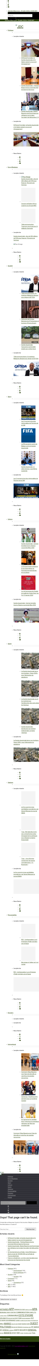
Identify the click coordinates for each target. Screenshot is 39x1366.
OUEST (34, 1323)
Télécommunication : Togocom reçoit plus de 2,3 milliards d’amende (29, 226)
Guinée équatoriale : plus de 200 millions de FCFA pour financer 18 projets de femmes (26, 238)
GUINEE (18, 1320)
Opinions (10, 782)
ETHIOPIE (2, 1320)
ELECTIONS (18, 1318)
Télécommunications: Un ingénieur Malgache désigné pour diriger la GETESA (29, 295)
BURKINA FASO (5, 1312)
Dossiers (10, 1013)
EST (32, 1318)
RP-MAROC (35, 1327)
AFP (9, 1284)
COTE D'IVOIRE (25, 1315)
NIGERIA (24, 1324)
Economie (11, 1278)
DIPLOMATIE (4, 1318)
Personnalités (12, 915)
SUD (18, 1333)
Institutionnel (18, 1270)
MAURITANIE (15, 1324)
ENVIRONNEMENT (26, 1318)
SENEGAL (32, 1330)
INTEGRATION (34, 1320)
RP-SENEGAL (4, 1330)
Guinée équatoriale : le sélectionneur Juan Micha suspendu (29, 469)
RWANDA (11, 1330)
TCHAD (21, 1333)
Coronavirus (17, 1282)
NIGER (19, 1324)
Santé (9, 643)
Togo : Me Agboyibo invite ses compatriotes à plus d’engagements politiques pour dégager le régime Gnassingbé (29, 836)
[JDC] (19, 27)
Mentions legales (5, 1338)
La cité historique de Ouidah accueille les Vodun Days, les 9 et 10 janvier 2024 (30, 593)
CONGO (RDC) (3, 1315)
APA (9, 1286)
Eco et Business (13, 167)
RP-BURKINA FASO (26, 1327)
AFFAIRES (4, 1309)
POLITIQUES (5, 1327)
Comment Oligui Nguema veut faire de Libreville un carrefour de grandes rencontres (25, 1135)
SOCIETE (7, 1333)
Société (10, 266)
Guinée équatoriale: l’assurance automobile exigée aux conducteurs (28, 347)
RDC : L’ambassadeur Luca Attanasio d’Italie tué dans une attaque (29, 941)
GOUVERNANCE (10, 1320)
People (10, 1197)
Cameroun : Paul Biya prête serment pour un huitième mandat (29, 1098)
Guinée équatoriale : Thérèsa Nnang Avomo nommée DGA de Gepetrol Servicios (30, 87)
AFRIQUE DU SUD (19, 1309)
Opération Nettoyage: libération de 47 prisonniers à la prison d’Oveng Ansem (30, 321)
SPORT (14, 1333)
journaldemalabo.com (21, 1346)
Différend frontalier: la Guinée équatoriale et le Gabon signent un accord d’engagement (26, 127)
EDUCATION (11, 1318)
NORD (28, 1324)
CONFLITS (32, 1312)
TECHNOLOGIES (27, 1333)
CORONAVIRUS (12, 1315)
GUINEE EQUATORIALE (25, 1320)
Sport (9, 396)
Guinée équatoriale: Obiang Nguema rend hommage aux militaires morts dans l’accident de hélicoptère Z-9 (23, 1248)
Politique (10, 30)
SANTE (16, 1330)
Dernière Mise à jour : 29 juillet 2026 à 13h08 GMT (22, 11)
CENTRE (13, 1312)
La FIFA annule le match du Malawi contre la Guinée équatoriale (29, 446)
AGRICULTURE (28, 1309)
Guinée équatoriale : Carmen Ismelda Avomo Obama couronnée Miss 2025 (29, 546)
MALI (2, 1324)
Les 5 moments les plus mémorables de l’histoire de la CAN (29, 423)
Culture (10, 519)
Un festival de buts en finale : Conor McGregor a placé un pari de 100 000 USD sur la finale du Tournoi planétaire (22, 1254)
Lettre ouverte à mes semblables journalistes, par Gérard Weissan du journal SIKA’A (24, 874)
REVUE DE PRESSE (16, 1327)
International (12, 1044)
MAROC (7, 1323)
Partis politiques (18, 1272)
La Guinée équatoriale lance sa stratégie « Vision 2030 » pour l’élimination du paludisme (26, 742)
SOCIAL (2, 1333)
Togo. (33, 1333)
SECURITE (23, 1330)
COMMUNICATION (22, 1312)
